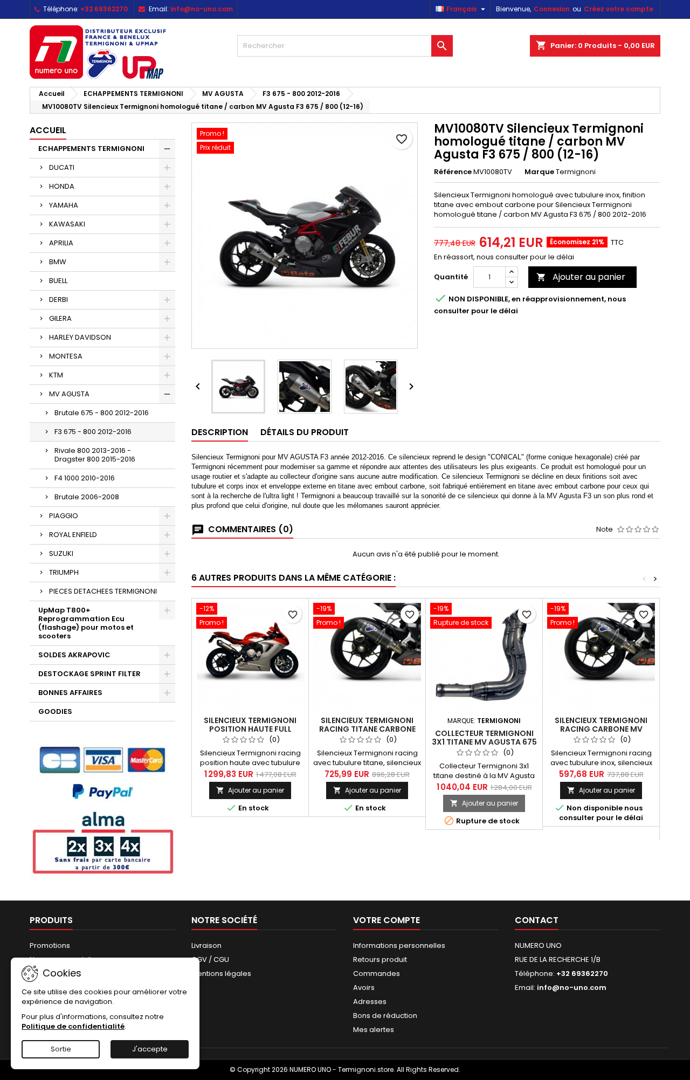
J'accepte (150, 1049)
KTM (56, 375)
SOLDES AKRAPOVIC (74, 655)
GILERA (60, 318)
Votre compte (386, 920)
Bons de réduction (385, 1015)
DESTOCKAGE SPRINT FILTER (89, 674)
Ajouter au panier (580, 277)
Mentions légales (221, 973)
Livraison (206, 945)
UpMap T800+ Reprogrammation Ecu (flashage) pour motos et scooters (86, 623)
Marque (539, 172)
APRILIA (61, 243)
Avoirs (364, 987)
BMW (57, 262)
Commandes (376, 973)
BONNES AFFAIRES (70, 692)
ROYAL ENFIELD (73, 534)
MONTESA (65, 356)
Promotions (50, 945)
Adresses (370, 1001)
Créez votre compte (618, 8)
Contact (536, 920)
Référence (453, 172)
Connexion (552, 8)
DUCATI (61, 167)
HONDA (61, 186)
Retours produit (380, 959)
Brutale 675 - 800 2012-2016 (101, 413)
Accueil (48, 130)
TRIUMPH (64, 572)
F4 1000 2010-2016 (84, 478)
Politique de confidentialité (73, 1026)
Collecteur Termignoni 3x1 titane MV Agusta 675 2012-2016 (484, 742)
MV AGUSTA (69, 394)
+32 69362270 (104, 8)
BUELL (58, 281)
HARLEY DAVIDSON (80, 337)
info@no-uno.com (201, 8)
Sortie (61, 1049)
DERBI (58, 299)
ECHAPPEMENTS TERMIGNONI (91, 148)
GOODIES (55, 711)
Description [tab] (219, 432)
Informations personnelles (399, 945)
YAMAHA (63, 205)
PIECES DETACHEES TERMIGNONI (103, 591)
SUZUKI (61, 553)
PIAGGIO (63, 516)
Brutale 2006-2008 (86, 497)
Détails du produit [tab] (304, 432)
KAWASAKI (67, 224)
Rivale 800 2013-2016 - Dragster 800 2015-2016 (94, 454)
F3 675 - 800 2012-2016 (93, 432)
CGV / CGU (210, 959)
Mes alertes (373, 1029)
